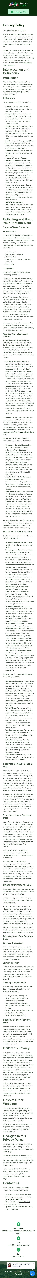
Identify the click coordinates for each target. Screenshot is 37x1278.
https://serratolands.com (14, 202)
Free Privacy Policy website (24, 432)
